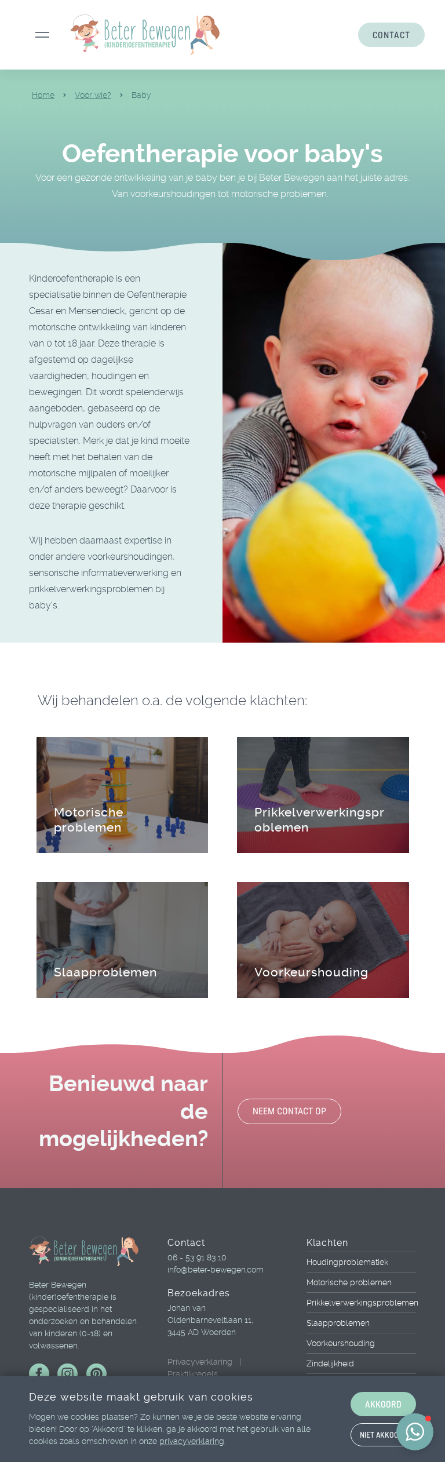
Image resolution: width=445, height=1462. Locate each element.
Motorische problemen (88, 819)
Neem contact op (289, 1111)
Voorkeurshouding (311, 972)
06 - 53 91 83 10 (197, 1257)
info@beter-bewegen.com (215, 1269)
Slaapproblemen (105, 972)
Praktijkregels (192, 1374)
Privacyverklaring (199, 1361)
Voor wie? (93, 95)
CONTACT (391, 34)
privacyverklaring (191, 1441)
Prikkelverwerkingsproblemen (361, 1302)
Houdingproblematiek (347, 1262)
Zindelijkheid (330, 1363)
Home (43, 95)
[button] (414, 1431)
